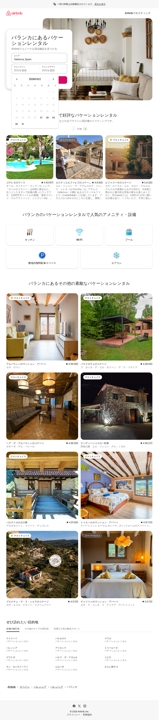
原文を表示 (99, 4)
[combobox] (39, 59)
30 (16, 124)
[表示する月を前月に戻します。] (17, 79)
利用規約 (87, 714)
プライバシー (73, 714)
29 (53, 117)
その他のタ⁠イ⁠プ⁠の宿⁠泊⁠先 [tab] (37, 628)
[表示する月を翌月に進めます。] (53, 79)
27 (41, 117)
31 (23, 124)
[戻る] (73, 128)
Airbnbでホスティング (137, 13)
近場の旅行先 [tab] (12, 628)
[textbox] (25, 70)
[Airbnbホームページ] (14, 13)
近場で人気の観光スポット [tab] (67, 628)
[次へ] (85, 128)
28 (47, 117)
